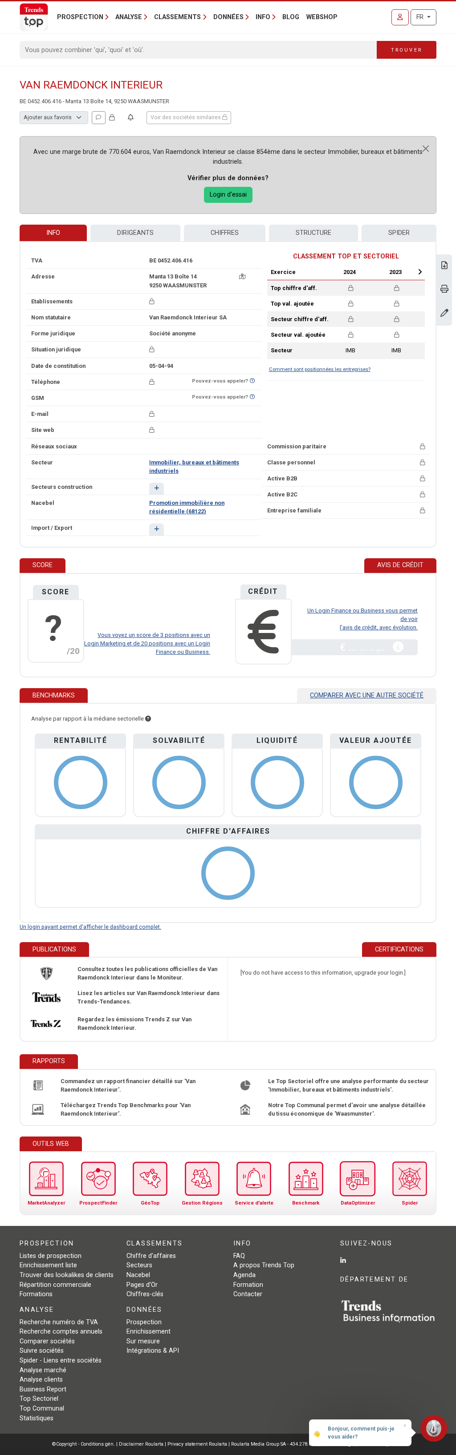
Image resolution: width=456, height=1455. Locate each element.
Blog (290, 17)
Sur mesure (143, 1341)
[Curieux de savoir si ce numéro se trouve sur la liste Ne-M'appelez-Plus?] (252, 381)
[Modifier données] (444, 314)
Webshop (322, 17)
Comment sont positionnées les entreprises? (319, 369)
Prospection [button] (80, 17)
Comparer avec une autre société (366, 695)
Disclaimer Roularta (141, 1444)
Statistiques (36, 1418)
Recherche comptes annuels (61, 1331)
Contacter (247, 1294)
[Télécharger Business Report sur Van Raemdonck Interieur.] (444, 266)
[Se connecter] (400, 17)
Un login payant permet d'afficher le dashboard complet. (90, 926)
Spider (399, 233)
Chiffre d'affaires (151, 1256)
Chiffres (225, 233)
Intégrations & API (152, 1350)
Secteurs (139, 1265)
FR (420, 17)
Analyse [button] (128, 17)
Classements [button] (177, 17)
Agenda (244, 1275)
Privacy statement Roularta (197, 1444)
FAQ (239, 1256)
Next (420, 272)
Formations (36, 1294)
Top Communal (42, 1408)
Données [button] (228, 17)
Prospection (144, 1322)
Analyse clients (41, 1379)
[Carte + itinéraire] (242, 276)
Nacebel (138, 1275)
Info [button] (263, 17)
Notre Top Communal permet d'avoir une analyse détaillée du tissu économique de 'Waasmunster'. (347, 1109)
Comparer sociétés (47, 1341)
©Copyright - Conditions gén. (83, 1444)
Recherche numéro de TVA (59, 1322)
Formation (248, 1285)
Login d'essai (228, 194)
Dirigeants (135, 233)
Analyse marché (43, 1370)
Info (53, 233)
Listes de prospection (50, 1256)
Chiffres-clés (144, 1294)
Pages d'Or (142, 1285)
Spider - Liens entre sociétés (61, 1360)
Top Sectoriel (39, 1399)
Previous (324, 272)
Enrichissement (148, 1331)
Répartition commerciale (55, 1285)
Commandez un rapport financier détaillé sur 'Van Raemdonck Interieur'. (128, 1085)
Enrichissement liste (48, 1265)
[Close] (425, 149)
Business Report (43, 1389)
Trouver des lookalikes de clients (67, 1275)
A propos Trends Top (263, 1265)
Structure (313, 233)
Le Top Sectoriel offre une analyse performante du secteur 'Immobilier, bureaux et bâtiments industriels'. (348, 1085)
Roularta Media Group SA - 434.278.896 (274, 1444)
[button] (156, 489)
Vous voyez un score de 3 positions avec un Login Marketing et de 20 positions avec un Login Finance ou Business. (147, 643)
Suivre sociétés (42, 1350)
